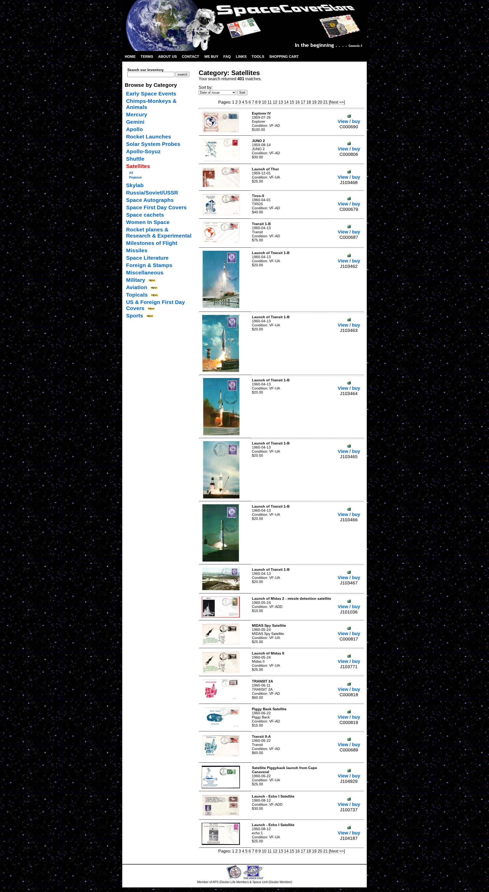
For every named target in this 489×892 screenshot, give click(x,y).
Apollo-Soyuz (143, 151)
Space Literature (147, 258)
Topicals (137, 295)
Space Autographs (150, 200)
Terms (147, 56)
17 (303, 102)
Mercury (136, 114)
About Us (167, 56)
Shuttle (135, 159)
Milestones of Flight (151, 243)
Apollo (134, 129)
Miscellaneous (145, 272)
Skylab (135, 185)
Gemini (135, 122)
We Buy (211, 56)
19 (314, 102)
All (131, 173)
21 (325, 102)
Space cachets (145, 215)
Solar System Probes (153, 144)
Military (135, 280)
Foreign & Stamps (149, 265)
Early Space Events (151, 93)
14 (286, 102)
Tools (258, 56)
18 (308, 102)
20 (320, 102)
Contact (190, 56)
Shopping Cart (284, 56)
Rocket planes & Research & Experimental (159, 233)
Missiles (136, 250)
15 (292, 102)
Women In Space (148, 222)
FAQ (227, 56)
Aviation (136, 287)
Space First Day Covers (156, 207)
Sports (134, 315)
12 (275, 102)
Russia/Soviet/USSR (152, 193)
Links (241, 56)
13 (280, 102)
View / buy (349, 121)
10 (264, 102)
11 (269, 102)
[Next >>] (337, 102)
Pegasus (135, 177)
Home (130, 56)
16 (297, 102)
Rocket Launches (148, 137)
